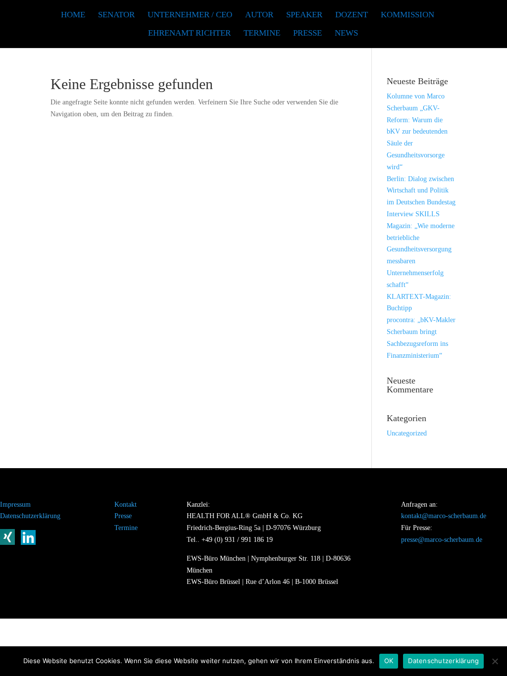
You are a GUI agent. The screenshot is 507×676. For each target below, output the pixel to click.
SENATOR (116, 15)
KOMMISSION (407, 15)
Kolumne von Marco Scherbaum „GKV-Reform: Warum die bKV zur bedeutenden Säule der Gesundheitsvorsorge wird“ (417, 132)
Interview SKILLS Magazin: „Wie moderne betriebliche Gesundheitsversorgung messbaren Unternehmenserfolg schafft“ (421, 249)
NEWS (346, 34)
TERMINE (262, 34)
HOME (73, 15)
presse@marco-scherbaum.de (441, 539)
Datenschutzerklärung (30, 516)
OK (389, 661)
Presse (307, 34)
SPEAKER (304, 15)
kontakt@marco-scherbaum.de (443, 516)
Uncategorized (407, 433)
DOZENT (351, 15)
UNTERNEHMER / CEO (190, 15)
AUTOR (259, 15)
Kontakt (125, 504)
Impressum (15, 504)
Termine (126, 527)
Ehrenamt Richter (189, 34)
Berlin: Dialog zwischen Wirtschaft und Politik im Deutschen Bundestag (421, 190)
